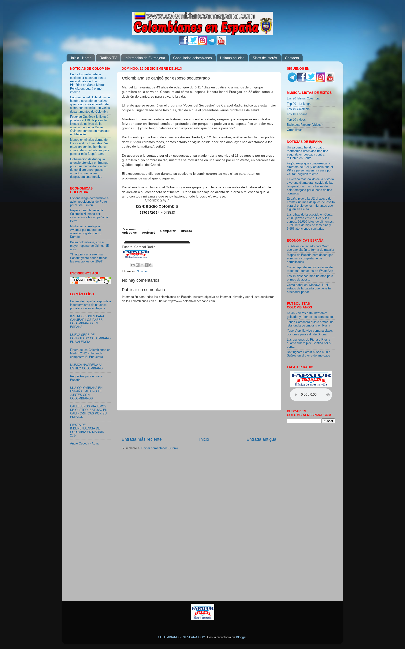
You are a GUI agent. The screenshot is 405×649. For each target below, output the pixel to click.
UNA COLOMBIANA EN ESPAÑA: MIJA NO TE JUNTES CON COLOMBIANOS (86, 393)
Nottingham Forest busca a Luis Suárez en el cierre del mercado (308, 353)
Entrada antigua (261, 439)
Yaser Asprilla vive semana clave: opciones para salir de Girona (310, 332)
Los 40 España (297, 114)
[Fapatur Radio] (311, 386)
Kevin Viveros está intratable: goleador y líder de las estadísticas (310, 314)
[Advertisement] (199, 423)
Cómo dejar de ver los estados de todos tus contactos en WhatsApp (310, 269)
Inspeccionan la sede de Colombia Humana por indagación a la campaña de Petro (89, 216)
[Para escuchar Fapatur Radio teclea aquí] (136, 257)
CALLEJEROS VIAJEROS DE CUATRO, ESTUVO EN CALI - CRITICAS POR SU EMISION (88, 412)
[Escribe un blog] (137, 265)
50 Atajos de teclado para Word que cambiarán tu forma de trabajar (310, 248)
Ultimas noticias (232, 58)
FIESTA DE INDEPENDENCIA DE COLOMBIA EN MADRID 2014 (87, 430)
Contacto (292, 58)
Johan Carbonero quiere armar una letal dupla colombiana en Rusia (310, 323)
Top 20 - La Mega (299, 104)
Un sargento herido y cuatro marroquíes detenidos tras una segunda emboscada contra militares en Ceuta (307, 153)
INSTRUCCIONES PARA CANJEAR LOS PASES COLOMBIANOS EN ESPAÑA (87, 322)
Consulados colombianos (192, 58)
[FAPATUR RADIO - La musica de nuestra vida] (202, 619)
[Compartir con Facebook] (146, 265)
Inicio (204, 439)
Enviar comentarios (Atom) (159, 448)
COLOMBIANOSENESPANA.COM (181, 637)
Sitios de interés (265, 58)
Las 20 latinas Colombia (303, 98)
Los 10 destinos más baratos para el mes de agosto (310, 277)
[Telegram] (212, 44)
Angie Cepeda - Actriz (85, 443)
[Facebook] (183, 44)
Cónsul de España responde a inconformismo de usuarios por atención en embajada (90, 305)
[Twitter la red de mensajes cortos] (193, 44)
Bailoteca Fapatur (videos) (304, 124)
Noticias (142, 271)
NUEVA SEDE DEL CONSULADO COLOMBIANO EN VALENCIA (90, 338)
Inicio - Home (81, 58)
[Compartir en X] (141, 265)
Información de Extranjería (145, 58)
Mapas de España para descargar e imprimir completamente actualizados (310, 258)
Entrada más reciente (142, 439)
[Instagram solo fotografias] (202, 44)
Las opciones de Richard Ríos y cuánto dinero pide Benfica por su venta (309, 343)
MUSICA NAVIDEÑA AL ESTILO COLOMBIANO (86, 366)
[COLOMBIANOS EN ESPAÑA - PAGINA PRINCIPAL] (202, 22)
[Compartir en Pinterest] (150, 265)
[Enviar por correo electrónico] (133, 265)
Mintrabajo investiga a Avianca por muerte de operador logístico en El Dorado (86, 232)
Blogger (241, 637)
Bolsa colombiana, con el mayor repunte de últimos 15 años (89, 246)
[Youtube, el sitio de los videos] (221, 44)
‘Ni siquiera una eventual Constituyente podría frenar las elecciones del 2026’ (88, 258)
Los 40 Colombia (298, 109)
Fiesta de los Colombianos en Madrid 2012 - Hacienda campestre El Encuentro (90, 353)
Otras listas (295, 130)
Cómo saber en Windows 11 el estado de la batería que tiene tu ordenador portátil (309, 288)
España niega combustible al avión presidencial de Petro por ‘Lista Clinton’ (89, 202)
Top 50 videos (296, 119)
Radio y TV (108, 58)
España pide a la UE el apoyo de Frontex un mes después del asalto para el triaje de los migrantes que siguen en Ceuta (311, 204)
